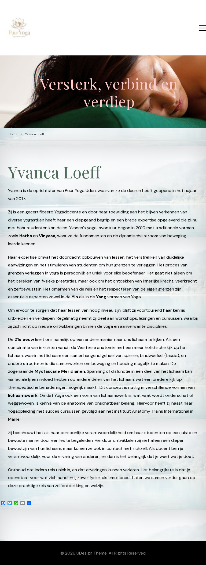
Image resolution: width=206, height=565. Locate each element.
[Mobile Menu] (202, 28)
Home (13, 134)
